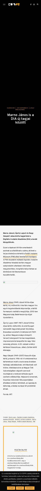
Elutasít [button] (19, 488)
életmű (17, 419)
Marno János (8, 302)
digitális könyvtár (8, 419)
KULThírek (22, 109)
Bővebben (29, 488)
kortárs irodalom (26, 419)
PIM (34, 421)
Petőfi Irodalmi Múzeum (24, 421)
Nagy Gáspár (12, 421)
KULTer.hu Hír (11, 108)
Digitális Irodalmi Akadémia (25, 417)
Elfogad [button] (11, 488)
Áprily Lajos (12, 417)
